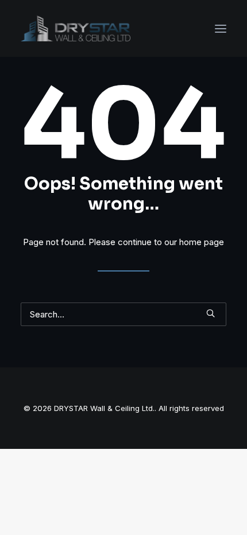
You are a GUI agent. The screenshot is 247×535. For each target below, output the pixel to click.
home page (201, 242)
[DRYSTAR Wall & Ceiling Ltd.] (75, 28)
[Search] (123, 314)
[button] (220, 28)
